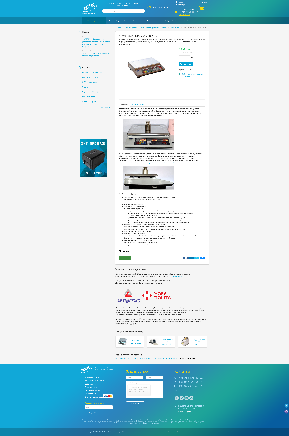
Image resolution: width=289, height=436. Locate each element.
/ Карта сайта (121, 432)
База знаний (136, 21)
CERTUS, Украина (157, 358)
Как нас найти (184, 412)
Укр (202, 2)
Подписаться (94, 413)
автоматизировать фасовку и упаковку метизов (158, 163)
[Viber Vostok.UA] (286, 411)
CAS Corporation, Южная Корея (138, 358)
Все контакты (184, 15)
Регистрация (180, 5)
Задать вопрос (125, 258)
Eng (205, 2)
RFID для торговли (90, 77)
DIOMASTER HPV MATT (92, 72)
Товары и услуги (91, 21)
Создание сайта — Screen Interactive (188, 432)
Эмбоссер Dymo (89, 102)
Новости (86, 32)
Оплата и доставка (94, 397)
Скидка (85, 87)
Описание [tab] (124, 104)
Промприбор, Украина (187, 358)
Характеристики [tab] (138, 104)
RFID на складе (88, 97)
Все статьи (104, 107)
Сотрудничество (170, 21)
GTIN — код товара (90, 82)
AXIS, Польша (120, 358)
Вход (181, 2)
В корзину (187, 64)
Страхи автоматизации (91, 92)
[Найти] (141, 11)
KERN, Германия (172, 358)
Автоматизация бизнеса (117, 21)
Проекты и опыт (152, 21)
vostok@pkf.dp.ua (176, 276)
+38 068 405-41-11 (191, 377)
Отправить (135, 403)
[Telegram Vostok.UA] (286, 406)
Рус (198, 2)
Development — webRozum (164, 432)
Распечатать (127, 251)
